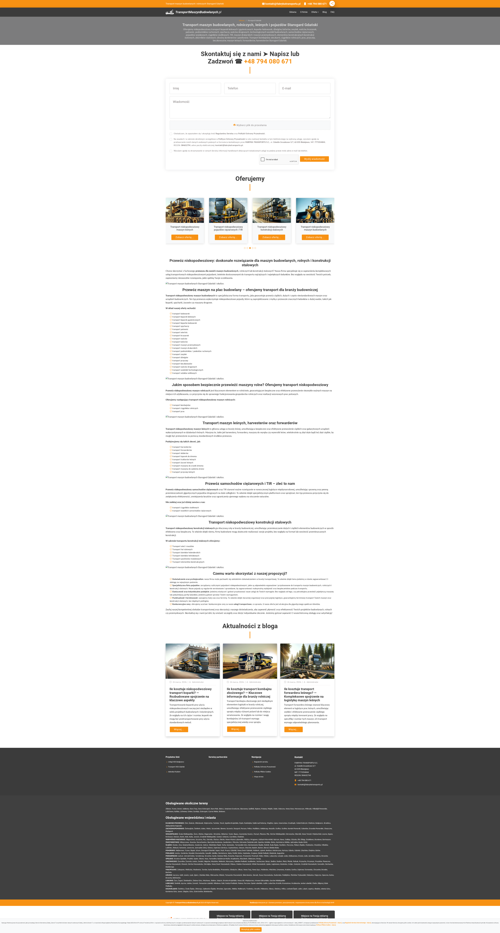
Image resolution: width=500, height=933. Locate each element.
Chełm (314, 883)
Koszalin (272, 829)
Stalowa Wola (222, 856)
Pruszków (318, 861)
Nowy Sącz (256, 870)
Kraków (287, 870)
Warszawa (230, 861)
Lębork (262, 851)
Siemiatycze (222, 853)
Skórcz (221, 809)
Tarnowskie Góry (241, 845)
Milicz (284, 889)
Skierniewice (247, 875)
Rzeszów (231, 856)
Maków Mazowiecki (243, 864)
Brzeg (258, 859)
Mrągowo (254, 840)
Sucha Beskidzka (214, 870)
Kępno (330, 834)
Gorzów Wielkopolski (277, 881)
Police (249, 829)
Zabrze (205, 845)
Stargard (237, 829)
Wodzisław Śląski (215, 845)
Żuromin (189, 861)
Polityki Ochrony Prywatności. (251, 134)
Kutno (331, 875)
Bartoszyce (327, 840)
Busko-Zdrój (303, 842)
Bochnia (168, 872)
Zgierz (196, 875)
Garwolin (320, 864)
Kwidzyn (269, 851)
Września (217, 834)
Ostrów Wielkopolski (277, 834)
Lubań (305, 889)
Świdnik (177, 883)
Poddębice (286, 875)
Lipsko (268, 864)
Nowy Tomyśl (306, 834)
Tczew (174, 809)
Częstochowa (233, 848)
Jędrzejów (294, 842)
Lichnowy (183, 812)
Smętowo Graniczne (232, 809)
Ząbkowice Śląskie (209, 889)
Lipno (276, 823)
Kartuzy (285, 851)
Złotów (200, 834)
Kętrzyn (276, 840)
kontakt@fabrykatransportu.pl (310, 785)
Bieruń (266, 848)
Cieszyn (241, 848)
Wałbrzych (241, 889)
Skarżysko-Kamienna (214, 842)
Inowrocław (283, 823)
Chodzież (240, 837)
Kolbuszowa (293, 856)
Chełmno (311, 823)
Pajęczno (318, 875)
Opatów (261, 842)
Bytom (260, 848)
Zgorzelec (227, 889)
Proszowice (225, 870)
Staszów (193, 842)
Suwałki (208, 853)
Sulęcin (219, 881)
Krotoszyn (169, 837)
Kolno (240, 853)
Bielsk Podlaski (263, 853)
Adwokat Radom (174, 772)
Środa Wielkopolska (186, 834)
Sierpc (267, 861)
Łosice (195, 861)
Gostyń (219, 837)
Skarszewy (244, 809)
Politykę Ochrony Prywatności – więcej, (330, 923)
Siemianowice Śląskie (255, 845)
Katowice (182, 848)
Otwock (184, 864)
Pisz (204, 840)
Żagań (180, 881)
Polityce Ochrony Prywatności (231, 139)
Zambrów (184, 853)
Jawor (180, 892)
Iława (282, 840)
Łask (191, 875)
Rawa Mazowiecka (266, 875)
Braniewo (318, 840)
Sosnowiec (230, 845)
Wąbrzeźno (208, 823)
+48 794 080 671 (317, 3)
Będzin (254, 848)
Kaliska (176, 812)
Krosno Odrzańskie (262, 881)
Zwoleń (200, 861)
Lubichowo (169, 812)
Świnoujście (189, 829)
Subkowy (186, 809)
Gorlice (294, 870)
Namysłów (213, 859)
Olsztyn (216, 840)
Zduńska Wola (204, 875)
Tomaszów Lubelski (206, 883)
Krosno (300, 856)
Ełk (299, 840)
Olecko (222, 840)
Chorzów (248, 848)
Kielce (273, 842)
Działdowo (310, 840)
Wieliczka (188, 870)
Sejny (230, 853)
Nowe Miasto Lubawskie (234, 840)
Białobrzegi (170, 867)
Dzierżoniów (198, 892)
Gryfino (284, 829)
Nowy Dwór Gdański (244, 851)
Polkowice (264, 889)
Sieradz (255, 875)
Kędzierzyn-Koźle (223, 859)
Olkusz (240, 870)
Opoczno (325, 875)
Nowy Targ (247, 870)
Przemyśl (255, 856)
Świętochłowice (188, 845)
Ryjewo (257, 809)
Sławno (223, 829)
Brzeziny (169, 878)
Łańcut (180, 856)
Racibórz (282, 845)
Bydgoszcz (319, 823)
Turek (231, 834)
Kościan (176, 837)
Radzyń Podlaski (231, 883)
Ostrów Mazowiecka (195, 864)
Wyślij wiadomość (314, 159)
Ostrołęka (207, 864)
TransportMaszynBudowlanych (198, 12)
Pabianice (310, 875)
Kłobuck (176, 848)
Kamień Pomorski (294, 829)
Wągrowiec (208, 834)
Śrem (196, 834)
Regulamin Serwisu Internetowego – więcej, (358, 923)
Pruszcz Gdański (230, 851)
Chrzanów (317, 870)
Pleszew (263, 834)
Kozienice (283, 864)
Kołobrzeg (264, 829)
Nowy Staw (290, 809)
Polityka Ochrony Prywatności (265, 767)
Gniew (190, 812)
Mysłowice (309, 845)
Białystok (273, 853)
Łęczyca (176, 875)
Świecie (191, 823)
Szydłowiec (252, 861)
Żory (180, 845)
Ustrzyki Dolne (189, 856)
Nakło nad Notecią (259, 823)
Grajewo (254, 853)
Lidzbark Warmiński (265, 840)
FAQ (332, 12)
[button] (245, 248)
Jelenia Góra (325, 889)
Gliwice (210, 848)
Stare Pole (214, 809)
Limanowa (280, 870)
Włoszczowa (184, 842)
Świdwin (197, 829)
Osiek (275, 809)
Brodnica (327, 823)
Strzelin (257, 889)
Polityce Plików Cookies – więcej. (326, 925)
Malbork (256, 851)
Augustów (280, 853)
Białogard (169, 831)
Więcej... (179, 729)
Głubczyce (251, 859)
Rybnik (266, 845)
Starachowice (202, 842)
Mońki (234, 853)
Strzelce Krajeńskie (230, 881)
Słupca (236, 834)
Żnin (186, 823)
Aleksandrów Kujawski (174, 826)
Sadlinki (251, 809)
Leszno (324, 834)
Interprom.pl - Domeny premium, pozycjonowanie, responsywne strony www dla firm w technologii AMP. (296, 903)
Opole (196, 859)
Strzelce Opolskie (180, 859)
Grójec (290, 864)
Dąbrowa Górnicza (220, 848)
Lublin (265, 883)
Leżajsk (280, 856)
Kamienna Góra (171, 892)
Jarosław (311, 856)
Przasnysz (310, 861)
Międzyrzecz (249, 881)
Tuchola (216, 823)
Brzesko (324, 870)
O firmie (303, 12)
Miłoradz (308, 809)
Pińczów (236, 842)
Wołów (234, 889)
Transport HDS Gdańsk (176, 767)
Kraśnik (278, 883)
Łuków (189, 883)
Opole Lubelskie (256, 883)
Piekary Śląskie (299, 845)
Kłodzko (317, 889)
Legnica (311, 889)
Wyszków (214, 861)
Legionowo (275, 864)
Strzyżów (208, 856)
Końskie (267, 842)
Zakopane (181, 870)
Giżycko (294, 840)
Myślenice (264, 870)
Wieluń (221, 875)
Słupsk (192, 851)
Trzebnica (249, 889)
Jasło (306, 856)
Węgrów (207, 861)
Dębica (318, 856)
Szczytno (199, 840)
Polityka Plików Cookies (262, 772)
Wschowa (206, 881)
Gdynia (291, 851)
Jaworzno (190, 848)
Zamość (195, 883)
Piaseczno (326, 861)
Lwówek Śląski (292, 889)
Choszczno (328, 829)
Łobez (203, 829)
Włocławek (199, 823)
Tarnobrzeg (199, 856)
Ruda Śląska (274, 845)
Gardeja (196, 812)
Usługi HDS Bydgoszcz (176, 762)
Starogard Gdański (208, 851)
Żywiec (175, 845)
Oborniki (298, 834)
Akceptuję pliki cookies (250, 929)
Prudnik (190, 859)
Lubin (300, 889)
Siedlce (273, 861)
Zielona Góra (197, 881)
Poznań (256, 834)
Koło (186, 837)
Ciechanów (329, 864)
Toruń (222, 823)
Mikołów (325, 845)
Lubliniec (169, 848)
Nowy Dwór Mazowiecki (220, 864)
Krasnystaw (286, 883)
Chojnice (311, 851)
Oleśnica (277, 889)
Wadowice (197, 870)
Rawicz (250, 834)
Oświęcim (233, 870)
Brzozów (324, 856)
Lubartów (271, 883)
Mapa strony (258, 777)
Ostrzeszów (290, 834)
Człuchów (304, 851)
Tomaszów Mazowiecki (233, 875)
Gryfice (278, 829)
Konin (182, 837)
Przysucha (302, 861)
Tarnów (204, 870)
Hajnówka (246, 853)
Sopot (217, 851)
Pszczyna (290, 845)
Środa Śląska (189, 889)
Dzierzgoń (203, 812)
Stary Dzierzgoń (204, 809)
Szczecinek (216, 829)
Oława (271, 889)
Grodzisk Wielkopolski (208, 837)
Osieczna (281, 809)
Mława (232, 864)
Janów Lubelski (306, 883)
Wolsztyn (224, 834)
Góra (191, 892)
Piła (268, 834)
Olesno (201, 859)
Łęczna (183, 883)
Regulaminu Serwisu (225, 134)
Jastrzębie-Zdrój (201, 848)
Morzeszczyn (299, 809)
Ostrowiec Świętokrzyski (248, 842)
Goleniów (304, 829)
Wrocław (220, 889)
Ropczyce (238, 856)
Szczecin (230, 829)
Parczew (247, 883)
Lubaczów (273, 856)
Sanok (214, 856)
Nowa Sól (241, 881)
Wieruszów (214, 875)
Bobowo (222, 812)
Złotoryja (198, 889)
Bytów (317, 851)
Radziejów (248, 823)
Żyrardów (181, 861)
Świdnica (181, 889)
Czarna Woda (213, 812)
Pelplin (270, 809)
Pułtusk (295, 861)
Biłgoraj (320, 883)
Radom (279, 861)
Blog (325, 12)
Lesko (286, 856)
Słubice (213, 881)
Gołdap (287, 840)
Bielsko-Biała (274, 848)
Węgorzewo (190, 840)
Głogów (185, 892)
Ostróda (210, 840)
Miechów (272, 870)
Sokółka (214, 853)
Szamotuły (243, 834)
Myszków (317, 845)
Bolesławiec (208, 892)
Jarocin (196, 837)
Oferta (314, 12)
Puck (222, 851)
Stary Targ (193, 809)
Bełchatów (176, 878)
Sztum (179, 809)
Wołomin (222, 861)
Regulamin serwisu (261, 762)
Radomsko (277, 875)
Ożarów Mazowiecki (173, 864)
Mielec (266, 856)
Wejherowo (180, 851)
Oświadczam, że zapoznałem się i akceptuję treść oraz (219, 134)
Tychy (224, 845)
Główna (292, 12)
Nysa (206, 859)
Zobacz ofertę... (185, 237)
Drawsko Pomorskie (316, 829)
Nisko (261, 856)
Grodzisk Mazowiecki (309, 864)
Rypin (241, 823)
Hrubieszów (295, 883)
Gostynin (297, 864)
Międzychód (316, 834)
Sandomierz (227, 842)
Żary (175, 881)
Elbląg (303, 840)
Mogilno (270, 823)
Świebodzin (188, 881)
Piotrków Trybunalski (298, 875)
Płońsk (290, 861)
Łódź (181, 875)
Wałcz (208, 829)
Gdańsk (297, 851)
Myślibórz (256, 829)
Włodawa (217, 883)
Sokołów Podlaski (241, 861)
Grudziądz (291, 823)
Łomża (177, 853)
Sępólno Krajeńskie (231, 823)
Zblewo (168, 809)
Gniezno (226, 837)
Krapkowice (235, 859)
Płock (285, 861)
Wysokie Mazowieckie (197, 853)
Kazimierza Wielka (283, 842)
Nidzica (246, 840)
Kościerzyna (277, 851)
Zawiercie (198, 845)
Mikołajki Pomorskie (319, 809)
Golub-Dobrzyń (301, 823)
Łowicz (186, 875)
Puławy (240, 883)
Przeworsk (247, 856)
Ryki (222, 883)
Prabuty (264, 809)
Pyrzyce (243, 829)
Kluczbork (243, 859)
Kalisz (191, 837)
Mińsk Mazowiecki (258, 864)
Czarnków (232, 837)
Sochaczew (260, 861)
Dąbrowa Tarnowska (305, 870)
